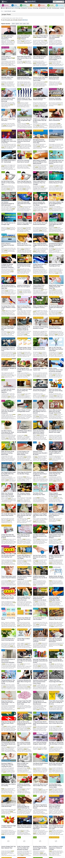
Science (30, 8)
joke (28, 23)
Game (13, 23)
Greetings (36, 8)
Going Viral (24, 8)
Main (2, 11)
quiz (21, 23)
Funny (3, 8)
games (17, 23)
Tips (34, 5)
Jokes (15, 5)
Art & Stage (18, 8)
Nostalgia (60, 5)
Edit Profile (49, 8)
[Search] (63, 2)
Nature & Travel (10, 8)
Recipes (43, 5)
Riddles (24, 5)
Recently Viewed (55, 8)
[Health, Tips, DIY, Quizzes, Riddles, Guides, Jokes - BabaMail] (30, 1)
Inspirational (43, 8)
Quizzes (6, 5)
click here (25, 20)
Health (52, 5)
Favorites (62, 8)
